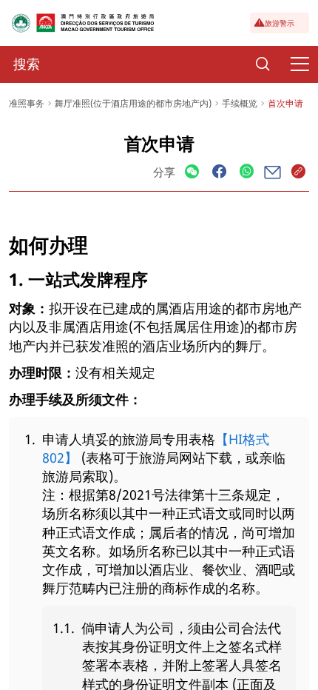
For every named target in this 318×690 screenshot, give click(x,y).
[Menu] (299, 64)
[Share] (192, 172)
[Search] (262, 64)
